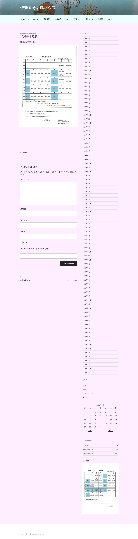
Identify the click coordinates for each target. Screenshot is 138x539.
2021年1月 (86, 296)
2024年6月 (86, 139)
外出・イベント (88, 393)
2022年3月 (86, 240)
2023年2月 (86, 195)
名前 (23, 209)
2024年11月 (87, 119)
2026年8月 (86, 38)
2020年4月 (86, 328)
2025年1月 (86, 111)
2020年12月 (87, 300)
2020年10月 (87, 308)
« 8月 (90, 431)
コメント (24, 180)
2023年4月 (86, 187)
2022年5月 (86, 232)
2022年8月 (86, 219)
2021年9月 (86, 264)
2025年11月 (87, 75)
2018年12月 (87, 368)
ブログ (68, 19)
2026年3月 (86, 58)
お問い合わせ (89, 19)
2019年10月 (87, 348)
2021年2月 (86, 292)
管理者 (35, 33)
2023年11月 (87, 167)
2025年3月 (86, 107)
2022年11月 (87, 207)
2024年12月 (87, 115)
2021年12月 (87, 252)
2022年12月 (87, 203)
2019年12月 (87, 344)
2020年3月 (86, 332)
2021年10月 (87, 260)
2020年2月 (86, 336)
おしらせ (36, 19)
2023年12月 (87, 163)
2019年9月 (86, 352)
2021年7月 (86, 272)
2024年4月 (86, 147)
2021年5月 (86, 280)
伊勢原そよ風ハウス (38, 7)
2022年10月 (87, 211)
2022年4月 (86, 236)
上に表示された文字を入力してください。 (36, 249)
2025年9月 (86, 83)
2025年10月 (87, 79)
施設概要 (47, 19)
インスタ (111, 19)
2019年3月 (86, 360)
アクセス (77, 19)
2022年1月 (86, 248)
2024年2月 (86, 155)
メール (24, 220)
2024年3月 (86, 151)
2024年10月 (87, 123)
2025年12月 (87, 71)
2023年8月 (86, 175)
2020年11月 (87, 304)
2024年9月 (86, 127)
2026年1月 (86, 66)
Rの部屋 (100, 19)
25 (111, 423)
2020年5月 (86, 324)
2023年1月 (86, 199)
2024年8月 (86, 131)
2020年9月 (86, 312)
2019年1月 (86, 364)
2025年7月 (86, 91)
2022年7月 (86, 223)
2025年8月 (86, 87)
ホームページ (24, 19)
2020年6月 (86, 320)
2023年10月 (87, 171)
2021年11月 (87, 256)
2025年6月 (86, 95)
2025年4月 (86, 103)
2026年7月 (86, 42)
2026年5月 (86, 50)
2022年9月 (86, 215)
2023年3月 (86, 191)
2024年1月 (86, 159)
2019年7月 (86, 356)
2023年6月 (86, 179)
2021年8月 (86, 268)
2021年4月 (86, 284)
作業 (84, 389)
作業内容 (58, 19)
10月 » (110, 431)
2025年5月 (86, 99)
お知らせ (86, 385)
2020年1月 (86, 340)
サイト (22, 231)
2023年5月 (86, 183)
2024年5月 (86, 143)
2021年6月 (86, 276)
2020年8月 (86, 316)
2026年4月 (86, 54)
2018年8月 (86, 372)
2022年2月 (86, 244)
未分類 (25, 152)
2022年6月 (86, 228)
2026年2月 (86, 63)
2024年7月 (86, 135)
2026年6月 (86, 46)
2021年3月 (86, 288)
